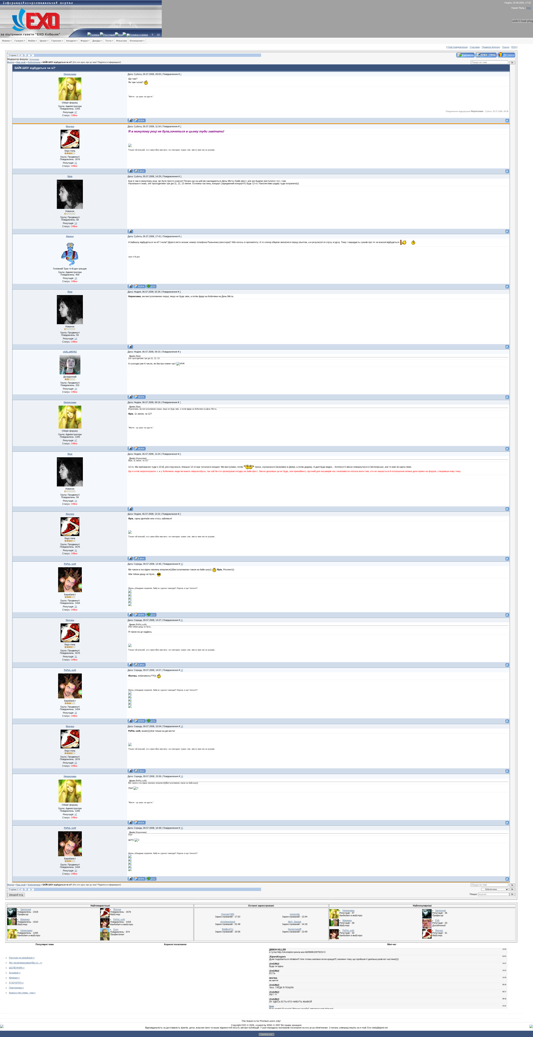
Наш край (21, 62)
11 (182, 620)
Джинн (70, 236)
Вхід (120, 35)
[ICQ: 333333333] (151, 286)
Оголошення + (137, 41)
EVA (437, 920)
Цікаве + (44, 41)
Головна (95, 35)
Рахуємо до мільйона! (20, 957)
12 (182, 670)
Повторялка (15, 987)
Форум (10, 62)
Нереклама (34, 59)
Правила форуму (491, 47)
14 (182, 776)
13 (182, 726)
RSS (528, 8)
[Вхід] (152, 35)
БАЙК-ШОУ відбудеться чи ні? (57, 62)
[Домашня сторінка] (140, 120)
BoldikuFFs (227, 929)
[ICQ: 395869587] (151, 615)
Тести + (109, 41)
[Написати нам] (158, 35)
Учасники (475, 47)
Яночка (70, 126)
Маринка (25, 919)
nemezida (295, 914)
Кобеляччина (34, 62)
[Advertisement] (119, 976)
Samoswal (25, 909)
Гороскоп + (57, 41)
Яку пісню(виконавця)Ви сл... (24, 962)
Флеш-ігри (121, 41)
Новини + (7, 41)
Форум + (85, 41)
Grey (115, 929)
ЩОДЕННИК (15, 967)
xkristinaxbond (227, 921)
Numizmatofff (294, 929)
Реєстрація (109, 35)
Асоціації (13, 972)
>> (33, 957)
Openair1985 (227, 914)
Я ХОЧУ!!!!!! (15, 982)
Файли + (32, 41)
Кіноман (13, 977)
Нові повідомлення (458, 47)
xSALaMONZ (70, 351)
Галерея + (20, 41)
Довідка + (97, 41)
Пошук (505, 47)
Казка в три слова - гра (21, 992)
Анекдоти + (72, 41)
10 (182, 564)
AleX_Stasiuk (294, 921)
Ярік (69, 176)
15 (182, 828)
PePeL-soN (70, 564)
